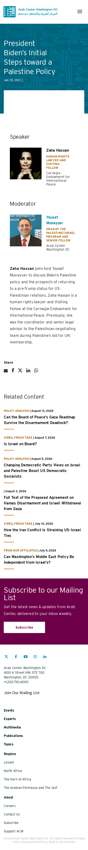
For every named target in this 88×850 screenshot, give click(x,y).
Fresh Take (23, 437)
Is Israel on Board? (20, 444)
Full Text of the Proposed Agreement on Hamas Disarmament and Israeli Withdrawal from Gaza (42, 503)
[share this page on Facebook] (12, 372)
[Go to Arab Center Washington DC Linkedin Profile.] (44, 657)
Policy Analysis (16, 411)
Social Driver (67, 842)
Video (8, 437)
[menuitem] (6, 659)
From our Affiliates (20, 550)
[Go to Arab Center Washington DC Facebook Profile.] (16, 657)
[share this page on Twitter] (20, 372)
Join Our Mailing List (22, 692)
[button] (79, 11)
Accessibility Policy (35, 842)
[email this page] (6, 372)
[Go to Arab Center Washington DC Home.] (30, 11)
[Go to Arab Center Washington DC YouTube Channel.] (25, 657)
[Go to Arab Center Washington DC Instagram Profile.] (35, 657)
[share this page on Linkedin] (28, 372)
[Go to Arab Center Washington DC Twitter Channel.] (6, 657)
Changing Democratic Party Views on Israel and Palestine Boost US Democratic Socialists (42, 471)
